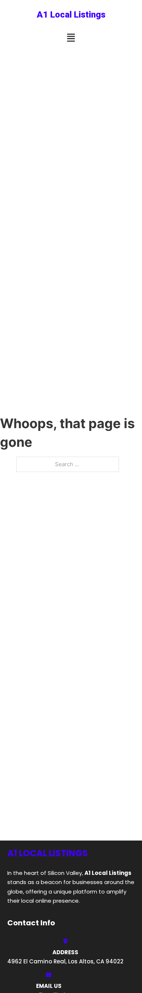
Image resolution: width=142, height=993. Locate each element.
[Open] (71, 37)
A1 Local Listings (71, 15)
